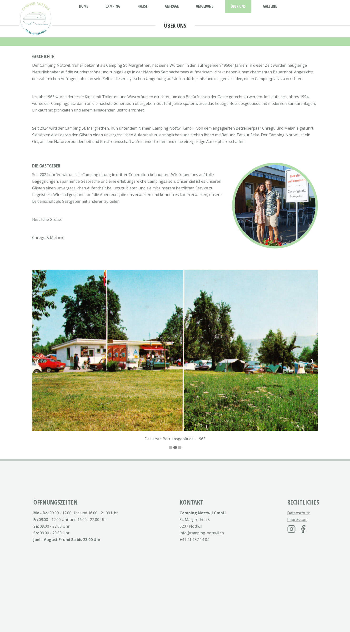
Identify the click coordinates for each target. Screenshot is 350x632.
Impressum (297, 519)
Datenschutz (298, 513)
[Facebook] (303, 529)
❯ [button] (312, 361)
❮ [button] (38, 361)
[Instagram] (291, 529)
